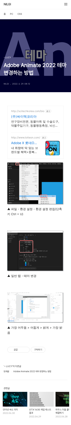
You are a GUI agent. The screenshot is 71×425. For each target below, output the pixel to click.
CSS (19, 14)
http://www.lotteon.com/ (25, 137)
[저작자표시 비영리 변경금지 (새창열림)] (50, 349)
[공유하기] (21, 349)
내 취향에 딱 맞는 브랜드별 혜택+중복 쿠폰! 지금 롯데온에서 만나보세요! (24, 150)
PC (11, 14)
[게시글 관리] (25, 349)
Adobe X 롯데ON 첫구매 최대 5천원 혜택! (24, 143)
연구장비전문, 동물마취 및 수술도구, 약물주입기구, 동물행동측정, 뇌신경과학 (35, 124)
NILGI (7, 4)
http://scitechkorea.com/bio (27, 111)
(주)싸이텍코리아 (24, 116)
